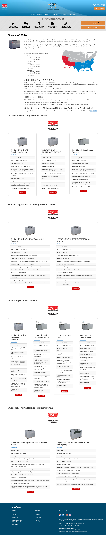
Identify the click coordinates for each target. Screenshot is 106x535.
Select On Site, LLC (70, 528)
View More (22, 192)
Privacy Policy (17, 521)
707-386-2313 (63, 511)
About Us (72, 14)
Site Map (38, 521)
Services (63, 14)
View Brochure (14, 154)
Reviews (40, 14)
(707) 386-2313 (93, 111)
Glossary (15, 524)
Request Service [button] (92, 27)
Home (33, 14)
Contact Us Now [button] (99, 8)
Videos (47, 14)
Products (55, 14)
